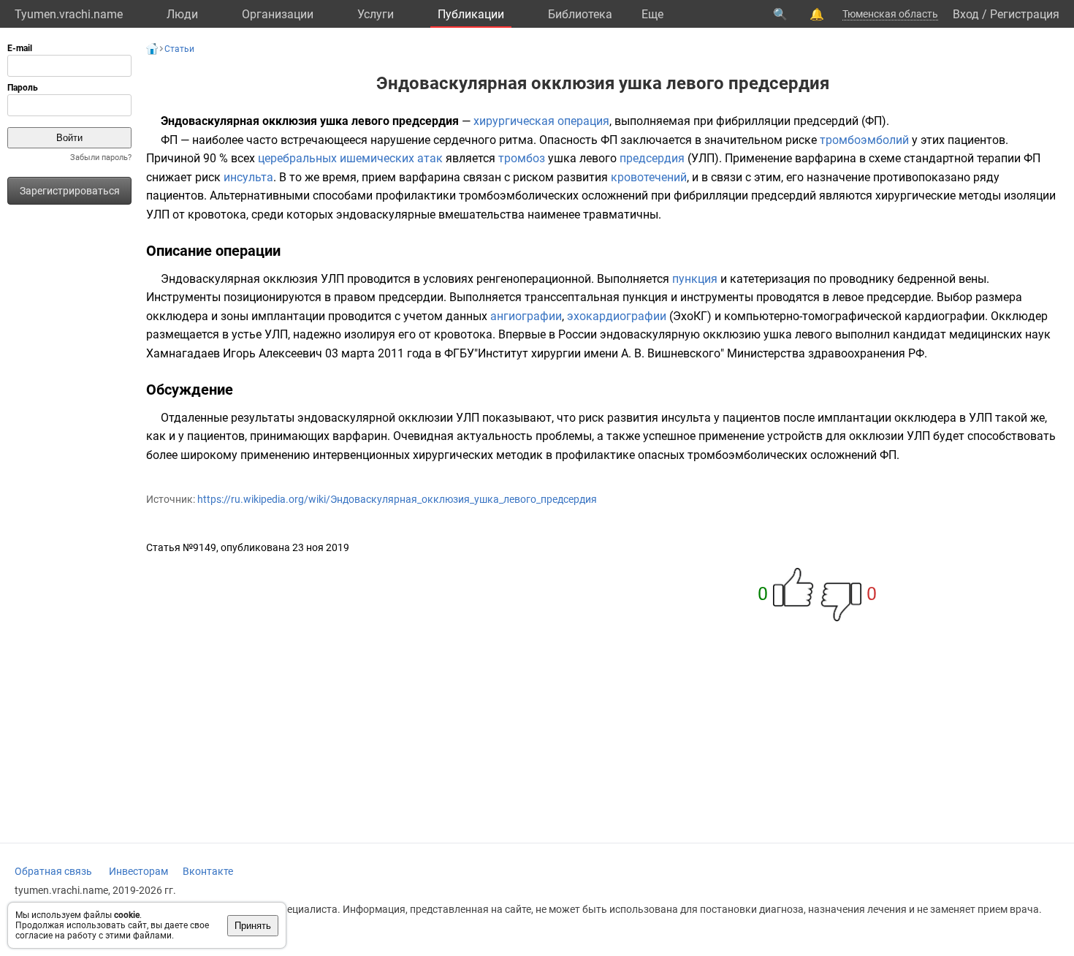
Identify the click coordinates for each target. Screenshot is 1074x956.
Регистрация (1024, 14)
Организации (277, 14)
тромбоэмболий (864, 140)
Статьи (179, 49)
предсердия (652, 158)
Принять (253, 925)
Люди (182, 14)
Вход (966, 14)
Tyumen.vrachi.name (69, 14)
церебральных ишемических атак (350, 158)
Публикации (471, 14)
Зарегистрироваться (70, 191)
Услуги (375, 14)
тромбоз (521, 158)
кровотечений (649, 177)
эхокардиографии (616, 316)
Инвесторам (138, 871)
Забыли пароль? (101, 157)
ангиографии (526, 316)
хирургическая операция (541, 121)
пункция (694, 279)
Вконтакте (208, 871)
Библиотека (580, 14)
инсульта (248, 177)
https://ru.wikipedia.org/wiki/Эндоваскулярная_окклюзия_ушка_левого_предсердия (397, 499)
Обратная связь (53, 871)
